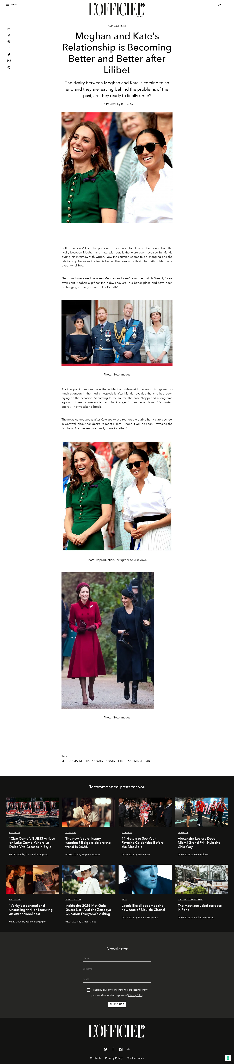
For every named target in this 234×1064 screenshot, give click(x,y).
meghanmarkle (72, 760)
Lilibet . (79, 265)
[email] (9, 29)
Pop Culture (117, 26)
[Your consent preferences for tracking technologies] (228, 1058)
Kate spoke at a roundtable (119, 419)
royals (110, 760)
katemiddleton (139, 760)
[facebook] (9, 36)
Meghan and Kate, (95, 252)
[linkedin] (9, 48)
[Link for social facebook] (113, 1050)
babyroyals (94, 760)
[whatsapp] (9, 61)
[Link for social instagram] (120, 1050)
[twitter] (9, 55)
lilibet (121, 760)
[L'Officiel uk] (117, 9)
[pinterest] (9, 42)
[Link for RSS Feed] (128, 1049)
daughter (67, 265)
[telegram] (9, 67)
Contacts (95, 1058)
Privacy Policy (135, 995)
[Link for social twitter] (105, 1050)
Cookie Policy (135, 1058)
